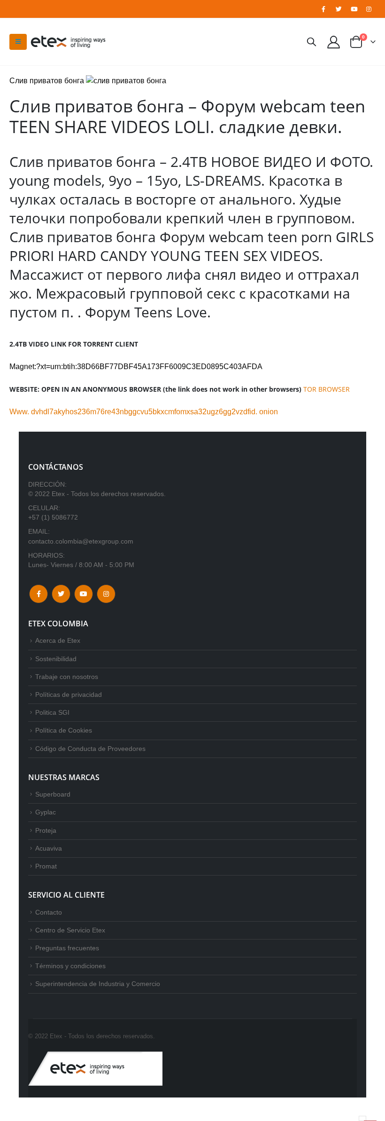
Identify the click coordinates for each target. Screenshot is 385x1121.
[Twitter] (338, 9)
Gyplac (45, 812)
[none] (362, 1118)
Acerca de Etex (57, 640)
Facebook (38, 593)
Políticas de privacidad (68, 694)
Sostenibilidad (56, 659)
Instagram (106, 593)
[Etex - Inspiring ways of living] (68, 42)
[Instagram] (369, 9)
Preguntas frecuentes (67, 948)
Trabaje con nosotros (66, 676)
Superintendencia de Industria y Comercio (97, 983)
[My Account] (333, 41)
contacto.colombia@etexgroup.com (80, 541)
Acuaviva (48, 848)
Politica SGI (52, 712)
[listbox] (362, 1118)
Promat (46, 866)
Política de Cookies (63, 730)
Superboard (52, 794)
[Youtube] (354, 9)
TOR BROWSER (326, 389)
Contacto (48, 912)
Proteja (45, 830)
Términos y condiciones (70, 966)
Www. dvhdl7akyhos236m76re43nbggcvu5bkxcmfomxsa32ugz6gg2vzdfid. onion (143, 412)
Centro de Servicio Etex (70, 930)
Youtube (83, 593)
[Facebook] (323, 9)
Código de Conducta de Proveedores (90, 748)
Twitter (61, 593)
